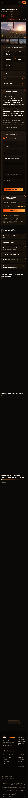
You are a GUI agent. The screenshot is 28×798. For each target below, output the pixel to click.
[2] (6, 169)
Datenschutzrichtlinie (8, 778)
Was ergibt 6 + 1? (10, 180)
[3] (8, 169)
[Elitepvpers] (11, 750)
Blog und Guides (7, 757)
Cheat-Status (21, 739)
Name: (5, 161)
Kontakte (20, 757)
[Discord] (4, 750)
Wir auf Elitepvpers (21, 765)
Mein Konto (21, 763)
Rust (16, 7)
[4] (10, 169)
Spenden (20, 761)
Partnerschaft (21, 759)
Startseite (4, 7)
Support (5, 763)
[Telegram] (7, 750)
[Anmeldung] (20, 2)
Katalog (11, 7)
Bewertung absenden (13, 189)
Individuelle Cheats (21, 744)
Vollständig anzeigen (11, 127)
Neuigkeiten (6, 759)
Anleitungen (6, 761)
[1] (4, 169)
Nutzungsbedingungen (7, 780)
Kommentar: (7, 171)
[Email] (14, 750)
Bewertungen (21, 741)
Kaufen (12, 210)
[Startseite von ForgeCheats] (2, 2)
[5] (12, 169)
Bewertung (6, 167)
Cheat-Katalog (21, 737)
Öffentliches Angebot (7, 776)
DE (16, 2)
